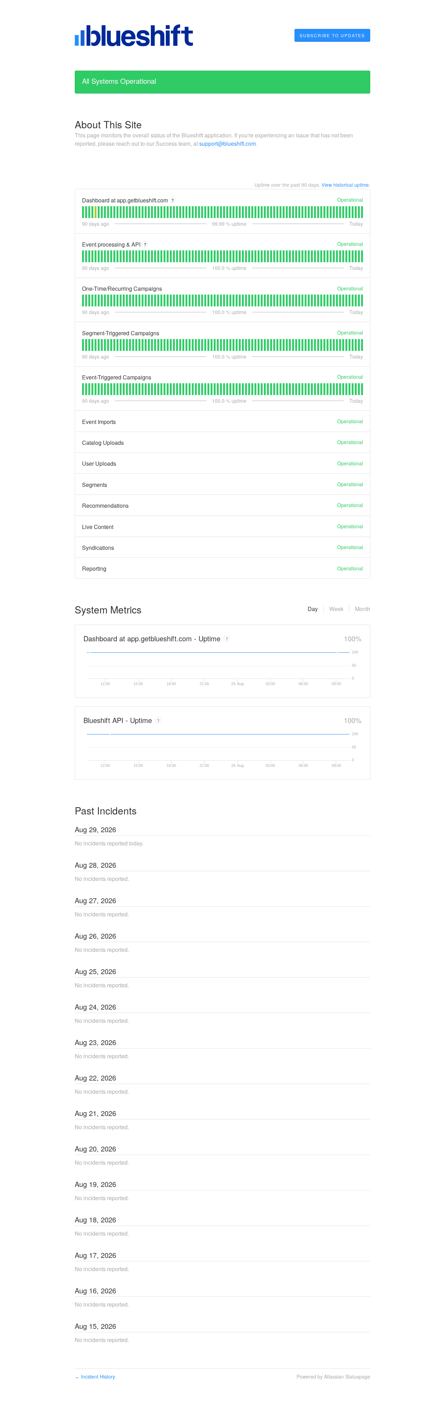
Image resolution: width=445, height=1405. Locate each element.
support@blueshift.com (227, 143)
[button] (332, 35)
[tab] (83, 212)
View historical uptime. (346, 184)
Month (362, 609)
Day (313, 609)
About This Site (108, 124)
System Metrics (108, 609)
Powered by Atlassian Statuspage (333, 1376)
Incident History (95, 1376)
